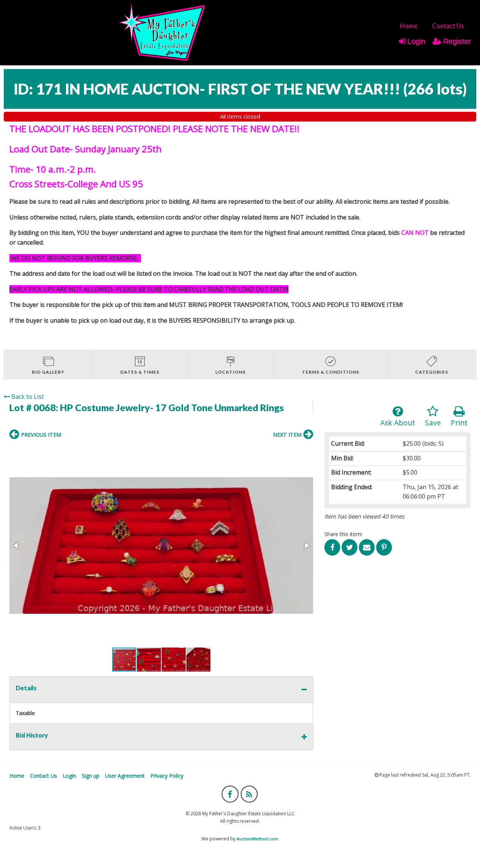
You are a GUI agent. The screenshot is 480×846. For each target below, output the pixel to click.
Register (457, 41)
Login (416, 41)
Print (459, 423)
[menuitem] (408, 25)
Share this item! (343, 534)
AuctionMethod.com (257, 838)
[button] (161, 545)
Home (408, 26)
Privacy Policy (166, 775)
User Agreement (125, 775)
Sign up (90, 775)
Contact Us (448, 26)
